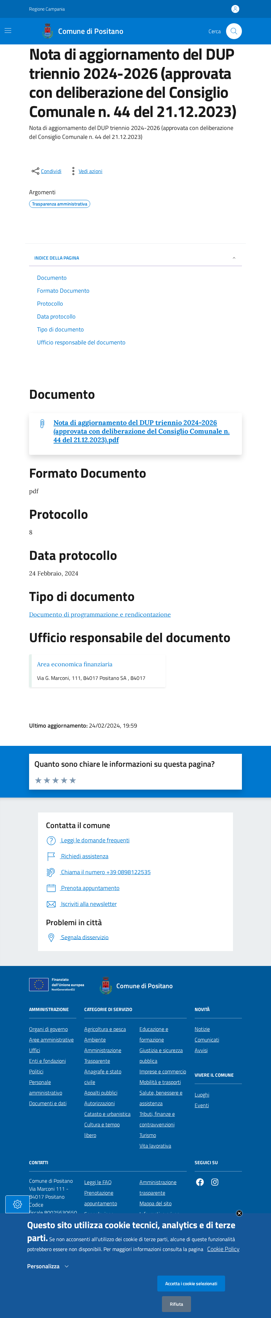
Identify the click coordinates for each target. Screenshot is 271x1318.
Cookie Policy (223, 1248)
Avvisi (201, 1050)
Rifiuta (176, 1303)
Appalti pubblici (100, 1093)
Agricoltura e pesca (105, 1029)
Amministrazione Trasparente (102, 1055)
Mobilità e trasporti (160, 1082)
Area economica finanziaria (74, 664)
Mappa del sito (155, 1203)
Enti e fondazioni (47, 1061)
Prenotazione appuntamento (100, 1198)
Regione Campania (47, 8)
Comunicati (207, 1040)
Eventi (202, 1105)
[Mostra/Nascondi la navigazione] (8, 30)
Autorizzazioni (99, 1103)
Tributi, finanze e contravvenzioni (157, 1119)
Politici (36, 1071)
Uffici (34, 1050)
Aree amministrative (51, 1040)
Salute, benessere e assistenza (160, 1098)
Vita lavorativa (155, 1146)
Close (239, 1213)
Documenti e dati (47, 1103)
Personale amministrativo (45, 1087)
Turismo (147, 1135)
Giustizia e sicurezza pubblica (161, 1055)
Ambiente (95, 1040)
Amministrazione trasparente (157, 1187)
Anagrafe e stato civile (102, 1076)
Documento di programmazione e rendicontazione (100, 614)
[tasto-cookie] (17, 1204)
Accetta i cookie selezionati (191, 1283)
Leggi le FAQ (98, 1182)
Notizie (202, 1029)
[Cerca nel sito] (234, 31)
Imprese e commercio (162, 1071)
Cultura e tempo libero (102, 1129)
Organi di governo (48, 1029)
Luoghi (202, 1095)
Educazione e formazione (153, 1034)
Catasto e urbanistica (107, 1114)
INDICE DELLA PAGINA (56, 257)
